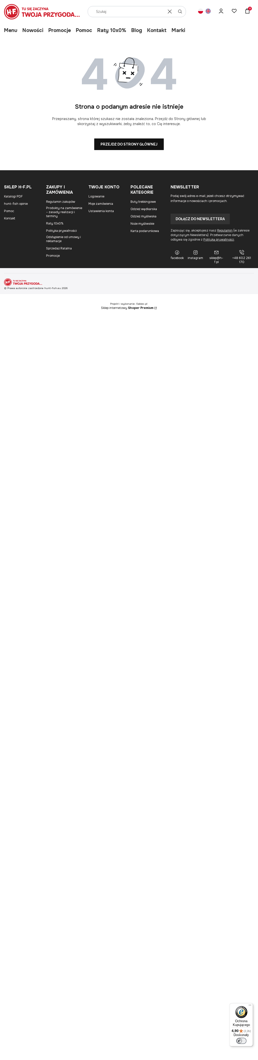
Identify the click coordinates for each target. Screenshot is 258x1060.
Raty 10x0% (111, 30)
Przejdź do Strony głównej (129, 144)
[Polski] (200, 12)
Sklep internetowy (127, 308)
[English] (208, 12)
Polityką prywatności (218, 240)
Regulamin (225, 230)
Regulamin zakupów (60, 202)
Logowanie (96, 196)
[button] (180, 11)
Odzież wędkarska (144, 209)
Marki (178, 30)
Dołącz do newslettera (200, 219)
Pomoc (84, 30)
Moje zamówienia (100, 204)
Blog (136, 30)
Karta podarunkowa (145, 231)
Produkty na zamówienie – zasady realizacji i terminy (64, 212)
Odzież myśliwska (143, 216)
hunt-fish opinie (16, 204)
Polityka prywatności (61, 231)
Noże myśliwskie (142, 224)
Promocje (59, 30)
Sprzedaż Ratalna (59, 248)
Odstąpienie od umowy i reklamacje (63, 239)
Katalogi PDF (13, 196)
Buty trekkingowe (143, 202)
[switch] (241, 1041)
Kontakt (157, 30)
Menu (10, 30)
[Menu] (250, 1006)
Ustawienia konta (101, 211)
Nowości (32, 30)
